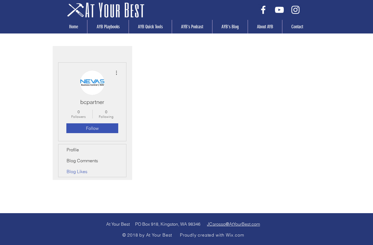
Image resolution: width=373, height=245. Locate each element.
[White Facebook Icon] (263, 9)
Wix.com (235, 235)
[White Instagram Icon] (295, 9)
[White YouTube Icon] (279, 9)
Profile (73, 149)
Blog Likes (77, 171)
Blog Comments (82, 160)
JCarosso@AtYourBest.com (233, 224)
